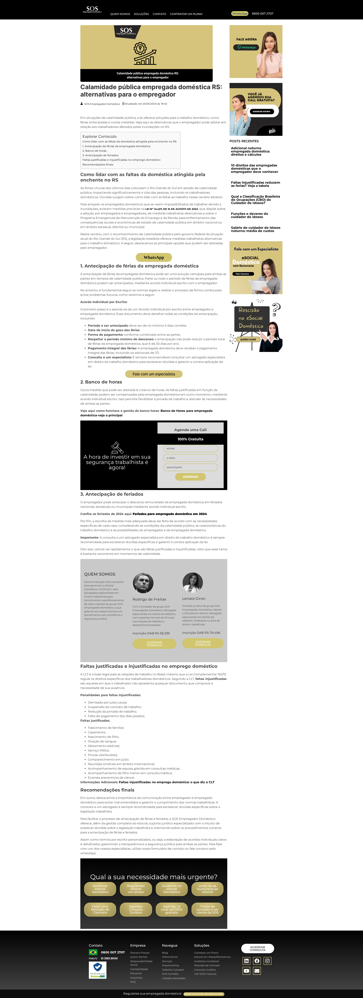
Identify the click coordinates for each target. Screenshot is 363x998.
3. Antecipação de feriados (100, 155)
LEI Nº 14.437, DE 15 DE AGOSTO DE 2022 (171, 209)
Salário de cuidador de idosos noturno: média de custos (255, 229)
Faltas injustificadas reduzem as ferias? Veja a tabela (255, 184)
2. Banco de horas (94, 150)
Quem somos (120, 14)
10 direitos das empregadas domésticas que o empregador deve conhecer (254, 168)
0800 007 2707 (262, 13)
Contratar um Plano (186, 14)
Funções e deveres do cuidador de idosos (249, 215)
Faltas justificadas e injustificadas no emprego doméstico (121, 160)
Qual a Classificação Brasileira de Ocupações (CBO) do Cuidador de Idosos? (255, 200)
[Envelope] (257, 971)
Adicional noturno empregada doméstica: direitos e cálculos (250, 151)
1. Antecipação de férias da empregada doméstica (116, 146)
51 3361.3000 (109, 958)
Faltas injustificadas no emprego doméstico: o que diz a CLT (167, 782)
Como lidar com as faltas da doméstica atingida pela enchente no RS (129, 141)
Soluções (141, 14)
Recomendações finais (97, 164)
